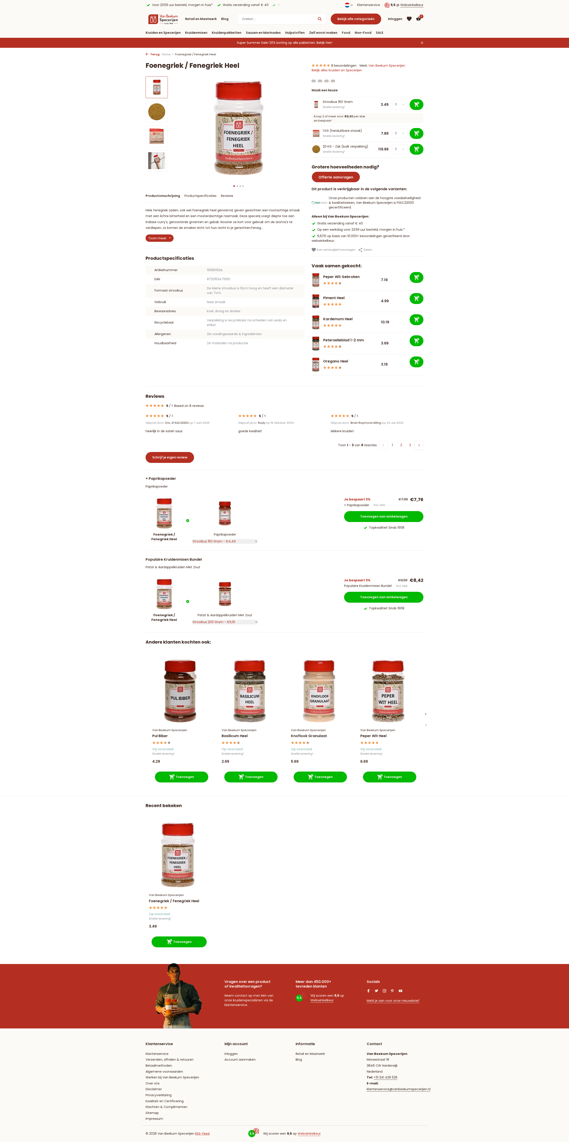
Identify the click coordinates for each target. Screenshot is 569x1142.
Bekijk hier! (324, 42)
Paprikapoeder (157, 486)
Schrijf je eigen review (169, 457)
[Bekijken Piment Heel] (316, 301)
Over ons (153, 1083)
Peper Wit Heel (373, 736)
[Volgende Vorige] (419, 445)
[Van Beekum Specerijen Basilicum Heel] (250, 691)
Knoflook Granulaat (309, 736)
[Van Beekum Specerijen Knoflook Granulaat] (319, 691)
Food (346, 32)
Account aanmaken (240, 1059)
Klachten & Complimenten (166, 1107)
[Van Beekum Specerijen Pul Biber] (180, 691)
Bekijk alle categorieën (356, 19)
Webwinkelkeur (411, 5)
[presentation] (425, 725)
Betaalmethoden (159, 1065)
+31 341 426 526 (385, 1077)
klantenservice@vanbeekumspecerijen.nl (399, 1089)
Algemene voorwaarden (164, 1071)
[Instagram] (384, 991)
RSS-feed (202, 1133)
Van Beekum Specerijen (387, 65)
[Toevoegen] (416, 277)
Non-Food (363, 32)
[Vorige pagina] (383, 445)
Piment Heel (334, 297)
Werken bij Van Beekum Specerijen (172, 1077)
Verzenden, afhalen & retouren (170, 1059)
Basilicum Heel (235, 736)
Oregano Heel (335, 361)
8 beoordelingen (344, 65)
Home (166, 54)
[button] (234, 186)
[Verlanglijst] (409, 18)
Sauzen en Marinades (263, 32)
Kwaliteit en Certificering (165, 1101)
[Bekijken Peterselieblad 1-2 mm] (316, 343)
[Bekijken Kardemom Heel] (316, 322)
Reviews (227, 196)
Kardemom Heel (338, 319)
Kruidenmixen (196, 32)
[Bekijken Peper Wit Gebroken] (316, 280)
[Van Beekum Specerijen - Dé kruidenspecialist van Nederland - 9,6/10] (163, 19)
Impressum (154, 1118)
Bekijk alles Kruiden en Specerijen (337, 70)
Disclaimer (154, 1089)
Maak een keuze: (325, 90)
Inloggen (231, 1054)
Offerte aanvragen (336, 177)
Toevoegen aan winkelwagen (384, 516)
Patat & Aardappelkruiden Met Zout (173, 567)
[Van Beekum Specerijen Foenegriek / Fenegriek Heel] (178, 855)
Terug (155, 54)
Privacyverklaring (159, 1095)
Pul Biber (160, 736)
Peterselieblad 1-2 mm (343, 340)
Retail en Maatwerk (201, 19)
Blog (224, 19)
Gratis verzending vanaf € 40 (340, 223)
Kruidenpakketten (226, 32)
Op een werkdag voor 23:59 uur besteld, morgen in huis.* (361, 229)
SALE (379, 32)
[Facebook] (368, 991)
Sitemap (152, 1113)
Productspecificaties (200, 196)
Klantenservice (368, 5)
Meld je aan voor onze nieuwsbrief (393, 1000)
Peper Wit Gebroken (341, 276)
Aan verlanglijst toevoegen (335, 250)
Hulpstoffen (295, 32)
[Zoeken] (320, 19)
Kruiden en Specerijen (163, 32)
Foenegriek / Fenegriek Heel (174, 901)
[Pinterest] (392, 991)
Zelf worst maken (323, 32)
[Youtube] (400, 991)
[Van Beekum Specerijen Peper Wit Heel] (388, 691)
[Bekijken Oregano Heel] (316, 364)
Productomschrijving (163, 196)
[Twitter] (376, 991)
